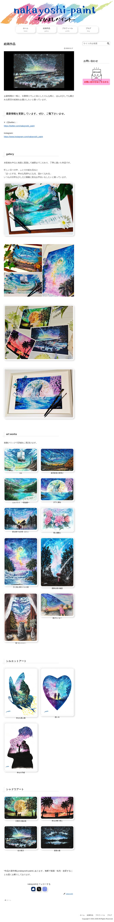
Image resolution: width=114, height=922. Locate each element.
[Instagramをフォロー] (44, 889)
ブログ (109, 915)
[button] (108, 43)
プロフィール (100, 915)
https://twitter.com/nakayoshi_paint (19, 126)
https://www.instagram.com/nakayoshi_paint (23, 137)
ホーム (82, 915)
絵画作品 (90, 915)
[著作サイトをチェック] (33, 889)
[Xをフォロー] (39, 889)
